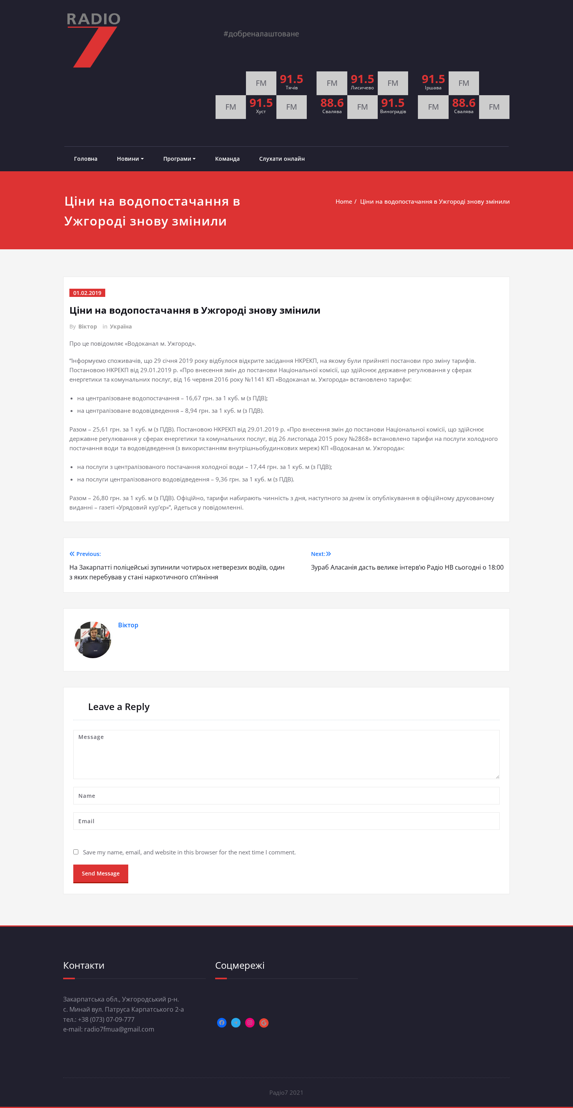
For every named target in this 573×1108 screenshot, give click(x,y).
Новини (128, 158)
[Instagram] (250, 1022)
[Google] (264, 1023)
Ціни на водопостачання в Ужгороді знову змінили (435, 201)
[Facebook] (221, 1022)
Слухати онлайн (282, 158)
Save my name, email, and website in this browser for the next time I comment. (189, 852)
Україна (121, 326)
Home (344, 201)
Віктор (87, 326)
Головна (85, 158)
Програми (177, 158)
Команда (227, 158)
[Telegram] (236, 1022)
